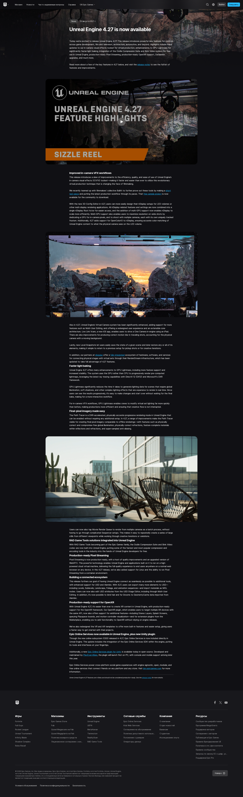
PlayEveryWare (90, 655)
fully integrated (117, 355)
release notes (143, 64)
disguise (99, 355)
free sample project (153, 194)
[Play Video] (121, 121)
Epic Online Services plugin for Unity (104, 651)
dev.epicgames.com (152, 668)
